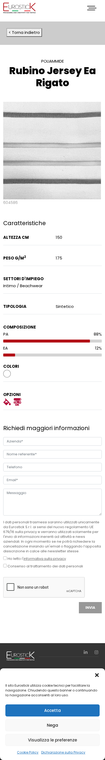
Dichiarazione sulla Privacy (63, 752)
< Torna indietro (24, 32)
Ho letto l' (36, 558)
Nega (52, 725)
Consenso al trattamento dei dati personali (45, 566)
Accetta (52, 710)
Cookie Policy (27, 752)
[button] (97, 675)
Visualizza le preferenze (52, 740)
